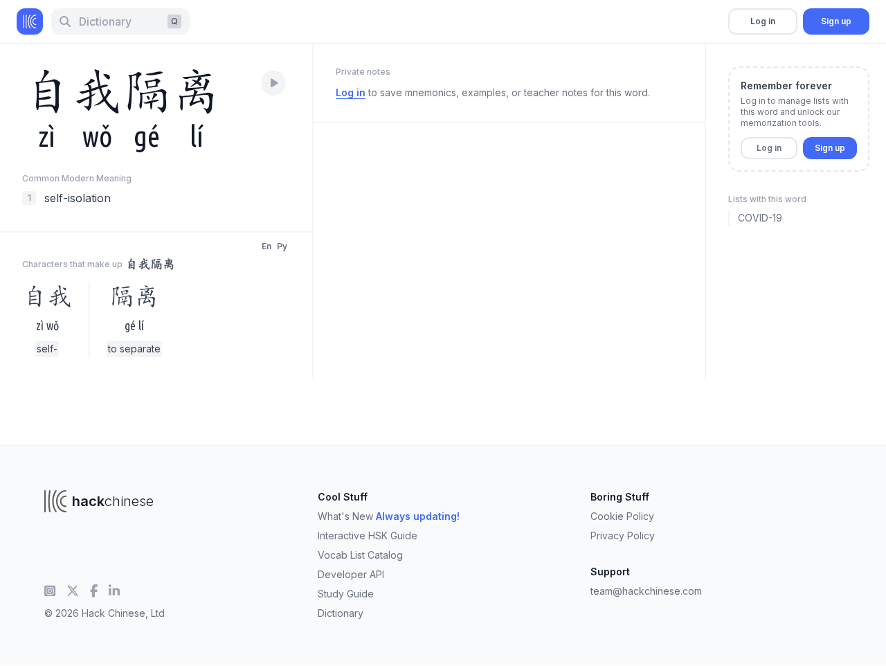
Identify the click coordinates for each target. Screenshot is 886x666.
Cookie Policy (622, 516)
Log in (762, 21)
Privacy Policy (622, 535)
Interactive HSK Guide (367, 535)
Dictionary (340, 613)
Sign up (836, 21)
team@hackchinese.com (646, 591)
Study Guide (346, 594)
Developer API (351, 574)
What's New (389, 516)
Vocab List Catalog (360, 555)
